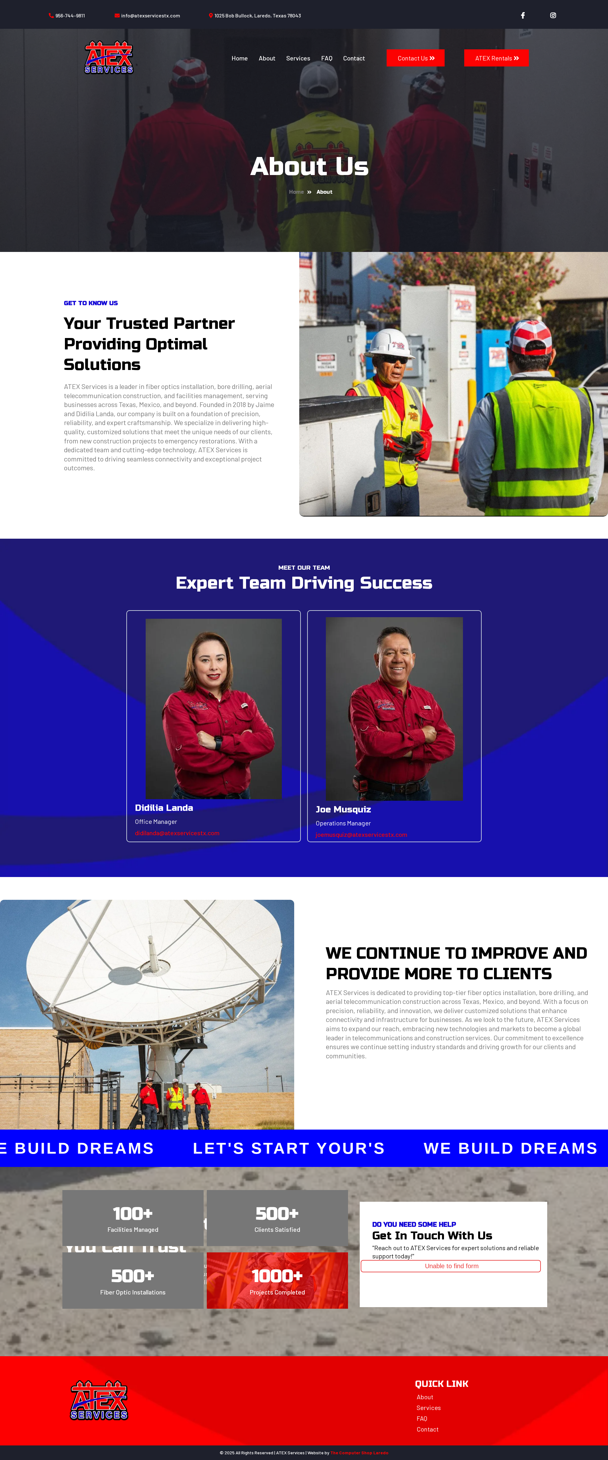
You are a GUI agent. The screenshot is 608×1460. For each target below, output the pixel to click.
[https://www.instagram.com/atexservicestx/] (553, 15)
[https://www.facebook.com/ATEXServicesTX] (519, 15)
